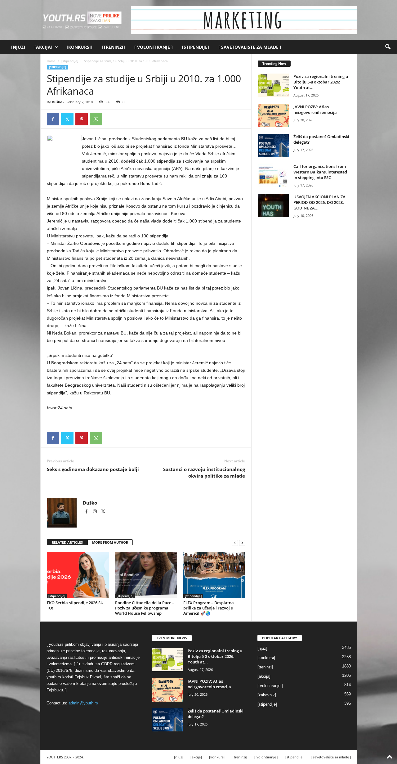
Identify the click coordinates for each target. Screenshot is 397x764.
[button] (388, 47)
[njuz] (18, 47)
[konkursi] (79, 47)
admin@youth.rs (83, 703)
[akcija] (43, 47)
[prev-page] (235, 542)
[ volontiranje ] (153, 47)
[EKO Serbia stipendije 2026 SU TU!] (78, 575)
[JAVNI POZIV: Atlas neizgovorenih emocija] (273, 115)
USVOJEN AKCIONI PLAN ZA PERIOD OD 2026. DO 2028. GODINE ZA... (319, 202)
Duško (57, 102)
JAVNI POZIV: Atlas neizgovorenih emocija (315, 109)
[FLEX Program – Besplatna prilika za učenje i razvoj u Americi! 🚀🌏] (214, 575)
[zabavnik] (266, 695)
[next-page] (242, 542)
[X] (67, 119)
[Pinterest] (81, 119)
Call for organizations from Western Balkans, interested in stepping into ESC (320, 172)
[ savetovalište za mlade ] (249, 47)
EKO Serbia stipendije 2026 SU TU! (75, 605)
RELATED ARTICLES (67, 542)
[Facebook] (53, 119)
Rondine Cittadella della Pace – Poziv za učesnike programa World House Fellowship (144, 608)
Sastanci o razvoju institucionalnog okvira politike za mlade (204, 472)
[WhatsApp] (96, 119)
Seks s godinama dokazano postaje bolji (93, 469)
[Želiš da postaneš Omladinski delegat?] (273, 145)
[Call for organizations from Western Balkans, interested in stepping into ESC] (273, 175)
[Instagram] (95, 512)
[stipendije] (195, 47)
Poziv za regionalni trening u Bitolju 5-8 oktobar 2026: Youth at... (320, 82)
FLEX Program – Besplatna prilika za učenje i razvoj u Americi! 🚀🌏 (208, 608)
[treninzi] (113, 47)
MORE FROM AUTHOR (110, 542)
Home (51, 61)
